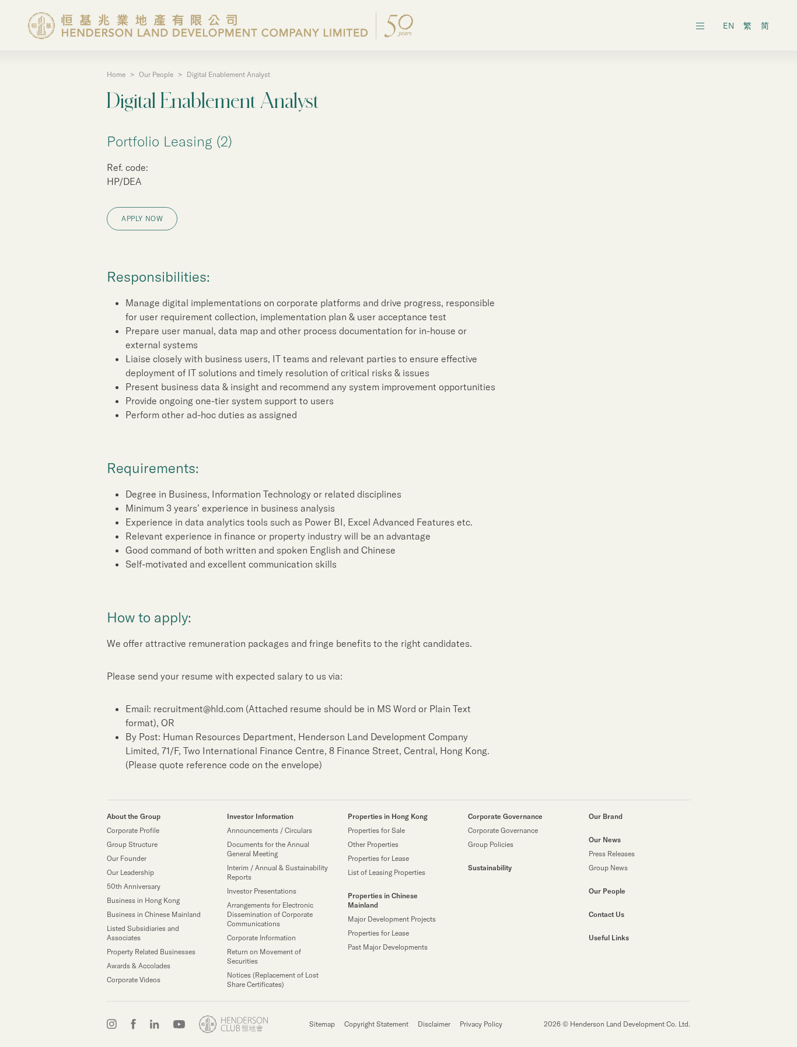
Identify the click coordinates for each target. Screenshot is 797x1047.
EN (728, 25)
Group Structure (132, 844)
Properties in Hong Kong (388, 816)
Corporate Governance (505, 816)
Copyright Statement (376, 1024)
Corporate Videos (133, 979)
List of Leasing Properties (386, 872)
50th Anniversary (133, 886)
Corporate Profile (133, 830)
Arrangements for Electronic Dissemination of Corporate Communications (270, 914)
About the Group (133, 816)
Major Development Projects (392, 919)
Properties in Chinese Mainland (383, 900)
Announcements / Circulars (269, 830)
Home (116, 74)
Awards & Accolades (138, 965)
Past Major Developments (388, 947)
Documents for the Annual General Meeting (268, 849)
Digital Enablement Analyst (228, 74)
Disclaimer (434, 1024)
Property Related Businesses (151, 951)
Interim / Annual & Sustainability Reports (277, 872)
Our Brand (606, 816)
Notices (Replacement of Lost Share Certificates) (273, 980)
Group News (608, 867)
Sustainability (490, 867)
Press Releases (612, 853)
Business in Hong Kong (143, 900)
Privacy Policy (481, 1024)
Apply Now (142, 218)
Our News (605, 839)
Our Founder (126, 858)
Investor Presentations (261, 891)
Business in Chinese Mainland (154, 914)
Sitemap (322, 1024)
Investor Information (260, 816)
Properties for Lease (378, 858)
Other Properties (373, 844)
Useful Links (609, 937)
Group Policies (490, 844)
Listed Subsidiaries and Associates (143, 933)
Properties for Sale (376, 830)
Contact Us (606, 914)
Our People (156, 74)
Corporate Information (261, 937)
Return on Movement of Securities (264, 956)
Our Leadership (130, 872)
